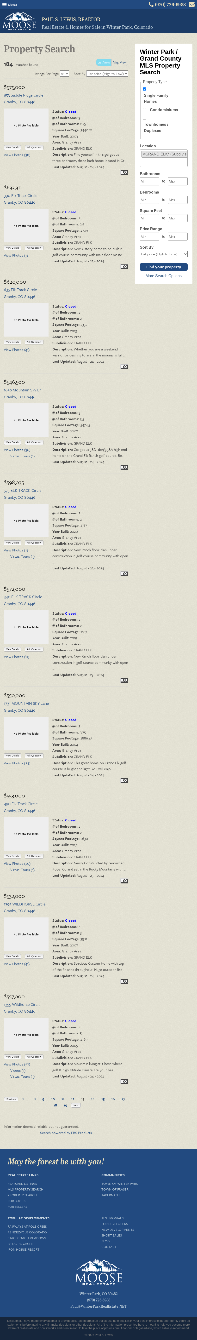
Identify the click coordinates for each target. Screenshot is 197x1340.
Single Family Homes (156, 98)
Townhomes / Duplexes (156, 127)
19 (65, 1105)
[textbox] (142, 162)
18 (55, 1105)
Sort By (79, 73)
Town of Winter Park (119, 1183)
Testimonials (112, 1217)
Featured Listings (22, 1183)
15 (103, 1098)
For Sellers (17, 1206)
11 (63, 1098)
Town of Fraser (115, 1189)
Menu (12, 4)
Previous (11, 1099)
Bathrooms (150, 174)
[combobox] (164, 158)
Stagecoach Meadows (27, 1237)
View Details (12, 147)
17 (123, 1098)
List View (104, 62)
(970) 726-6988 (98, 1300)
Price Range (151, 229)
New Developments (117, 1229)
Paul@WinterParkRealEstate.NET (98, 1306)
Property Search (22, 1194)
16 (113, 1098)
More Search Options (164, 276)
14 (93, 1098)
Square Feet (151, 211)
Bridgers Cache (21, 1243)
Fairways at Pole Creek (27, 1226)
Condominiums (164, 110)
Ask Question (34, 147)
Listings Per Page (46, 73)
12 (72, 1098)
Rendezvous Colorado (27, 1232)
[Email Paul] (192, 5)
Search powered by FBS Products (66, 1132)
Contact (109, 1246)
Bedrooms (149, 192)
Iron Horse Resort (23, 1249)
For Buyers (17, 1200)
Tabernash (110, 1194)
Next (76, 1105)
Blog (105, 1240)
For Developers (114, 1223)
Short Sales (111, 1235)
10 (53, 1098)
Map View (120, 62)
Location (148, 146)
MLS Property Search (25, 1189)
